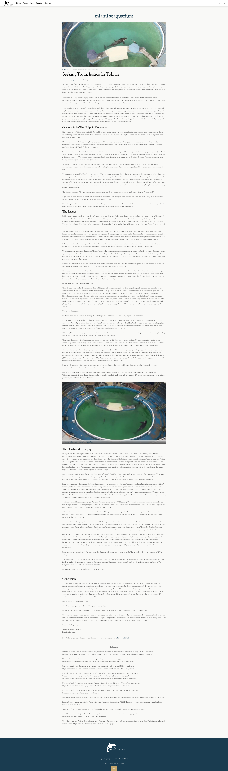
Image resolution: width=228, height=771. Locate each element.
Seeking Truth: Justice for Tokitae (91, 74)
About (25, 3)
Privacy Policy (123, 759)
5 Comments (76, 80)
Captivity (66, 70)
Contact (48, 3)
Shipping (39, 3)
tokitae (89, 70)
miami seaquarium (83, 70)
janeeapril (66, 80)
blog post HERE (123, 638)
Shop (32, 3)
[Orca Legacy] (8, 3)
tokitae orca (95, 70)
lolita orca (74, 70)
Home (18, 3)
